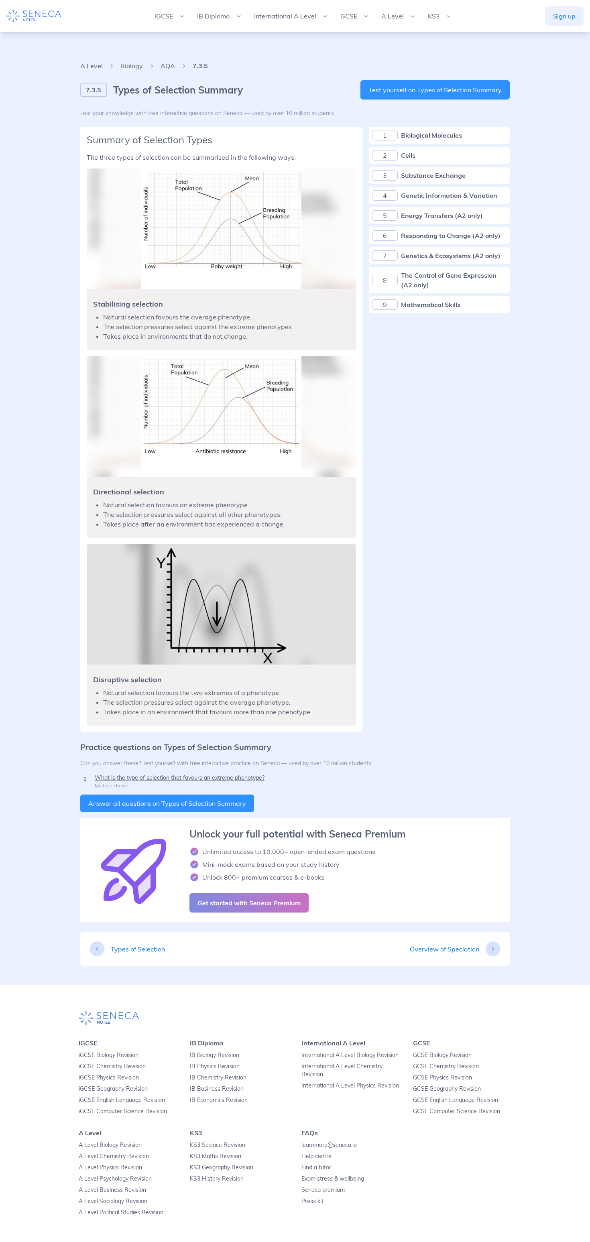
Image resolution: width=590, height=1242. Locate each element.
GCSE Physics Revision (442, 1077)
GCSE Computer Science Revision (456, 1111)
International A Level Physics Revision (350, 1085)
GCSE (421, 1043)
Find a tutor (316, 1167)
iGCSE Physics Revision (109, 1077)
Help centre (316, 1156)
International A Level (333, 1043)
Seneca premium (323, 1189)
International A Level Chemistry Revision (341, 1070)
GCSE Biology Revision (442, 1055)
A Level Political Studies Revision (121, 1212)
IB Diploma (206, 1043)
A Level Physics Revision (110, 1167)
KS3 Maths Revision (215, 1156)
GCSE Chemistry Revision (446, 1066)
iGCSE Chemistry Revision (112, 1066)
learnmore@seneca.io (329, 1144)
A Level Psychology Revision (115, 1178)
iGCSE (88, 1043)
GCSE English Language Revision (455, 1100)
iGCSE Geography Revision (113, 1088)
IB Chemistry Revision (218, 1077)
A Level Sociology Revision (113, 1201)
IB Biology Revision (214, 1055)
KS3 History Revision (217, 1178)
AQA (168, 66)
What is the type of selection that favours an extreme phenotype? (179, 777)
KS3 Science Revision (217, 1144)
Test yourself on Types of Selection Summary (435, 90)
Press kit (312, 1201)
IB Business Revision (217, 1088)
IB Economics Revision (219, 1100)
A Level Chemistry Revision (114, 1156)
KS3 (196, 1133)
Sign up (564, 16)
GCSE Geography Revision (447, 1088)
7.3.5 (200, 66)
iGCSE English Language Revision (122, 1100)
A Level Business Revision (112, 1189)
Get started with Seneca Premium (249, 903)
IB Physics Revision (215, 1066)
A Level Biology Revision (110, 1144)
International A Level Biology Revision (350, 1055)
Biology (131, 66)
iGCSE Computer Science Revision (123, 1111)
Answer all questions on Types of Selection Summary (167, 803)
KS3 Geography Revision (221, 1167)
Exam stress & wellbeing (332, 1178)
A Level (91, 66)
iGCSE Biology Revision (108, 1055)
